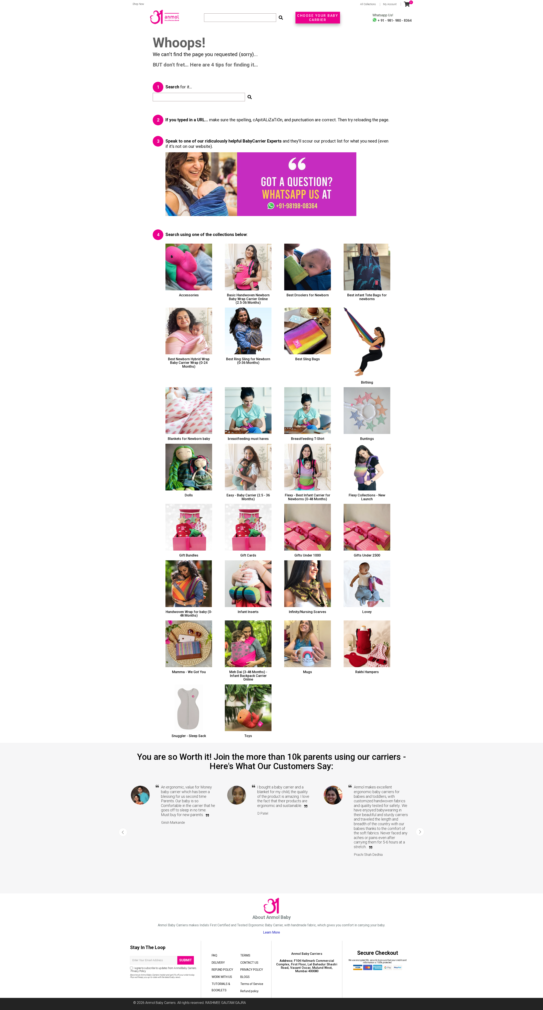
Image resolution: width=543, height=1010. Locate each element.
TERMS (245, 955)
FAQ (214, 955)
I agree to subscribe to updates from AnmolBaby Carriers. (163, 970)
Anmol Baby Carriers (160, 1003)
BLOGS (245, 977)
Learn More (271, 932)
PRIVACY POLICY (251, 969)
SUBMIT (185, 960)
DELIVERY (218, 962)
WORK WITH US (222, 977)
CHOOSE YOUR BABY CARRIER (317, 17)
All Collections (368, 4)
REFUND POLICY (222, 969)
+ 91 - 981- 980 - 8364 (394, 20)
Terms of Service (251, 984)
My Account (390, 4)
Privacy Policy (138, 971)
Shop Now (137, 4)
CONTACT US (249, 962)
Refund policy (249, 991)
